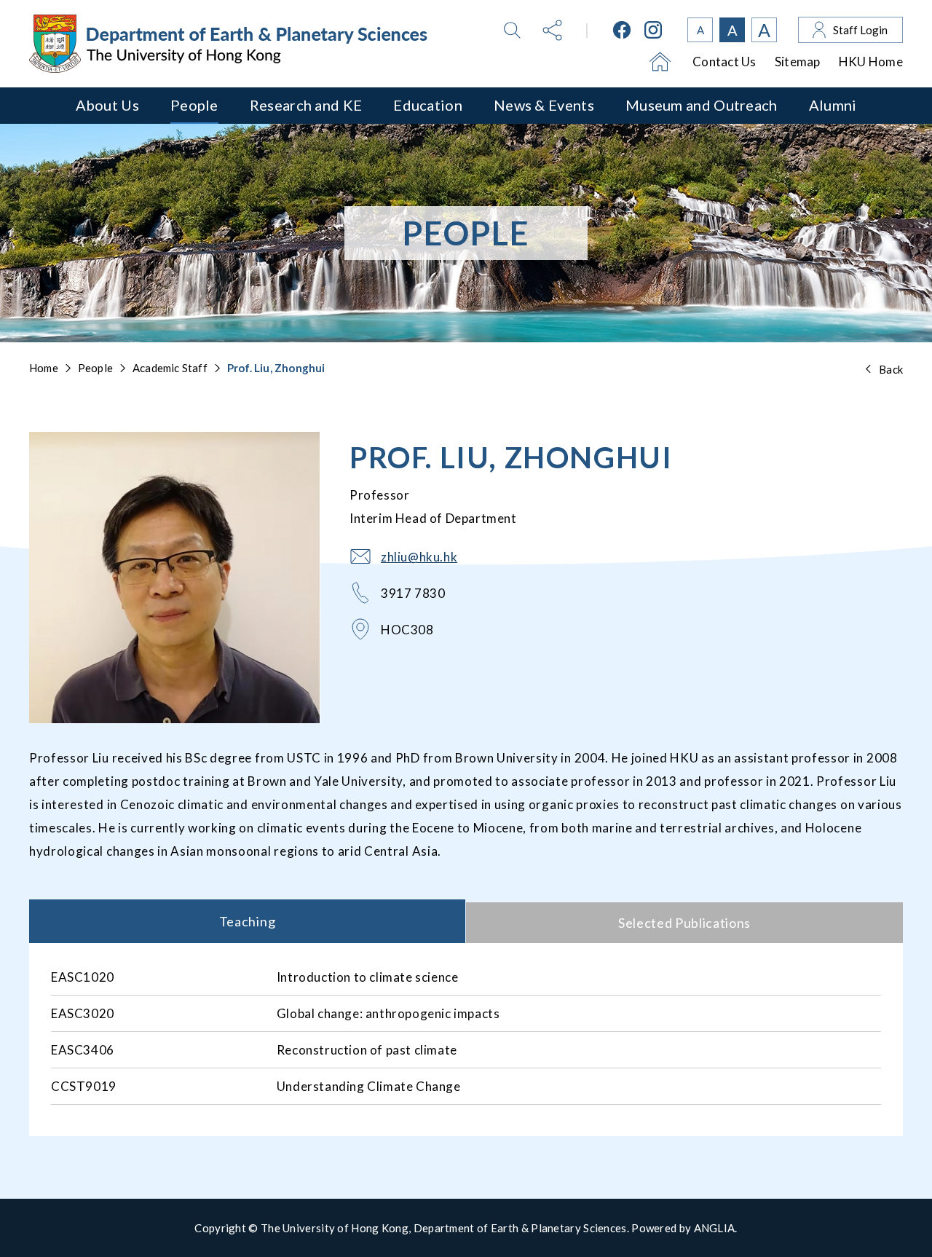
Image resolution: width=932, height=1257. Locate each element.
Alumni (833, 105)
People (194, 105)
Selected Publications (684, 923)
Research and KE (306, 105)
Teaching (247, 921)
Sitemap (798, 61)
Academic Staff (170, 367)
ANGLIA (714, 1227)
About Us (107, 105)
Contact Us (724, 61)
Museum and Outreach (701, 105)
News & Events (544, 105)
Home (43, 367)
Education (427, 105)
